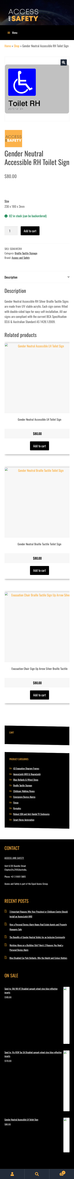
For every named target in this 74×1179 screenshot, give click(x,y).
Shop (16, 45)
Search (37, 1174)
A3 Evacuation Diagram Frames (26, 768)
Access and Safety (21, 258)
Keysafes (17, 808)
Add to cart (30, 230)
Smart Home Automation (23, 819)
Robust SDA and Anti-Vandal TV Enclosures (31, 814)
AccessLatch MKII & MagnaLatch (27, 774)
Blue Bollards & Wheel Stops (25, 779)
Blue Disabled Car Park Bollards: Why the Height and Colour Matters (38, 958)
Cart (56, 1171)
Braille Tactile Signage (26, 253)
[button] (64, 62)
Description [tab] (10, 277)
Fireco (15, 802)
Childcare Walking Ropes (24, 791)
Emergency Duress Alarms (24, 797)
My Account (12, 1174)
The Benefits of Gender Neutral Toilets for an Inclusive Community (37, 937)
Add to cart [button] (39, 446)
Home (7, 45)
